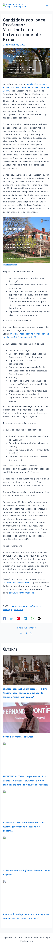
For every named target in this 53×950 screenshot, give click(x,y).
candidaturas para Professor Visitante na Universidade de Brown (26, 87)
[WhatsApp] (32, 618)
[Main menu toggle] (47, 6)
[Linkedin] (25, 618)
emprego (23, 606)
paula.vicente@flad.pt (22, 592)
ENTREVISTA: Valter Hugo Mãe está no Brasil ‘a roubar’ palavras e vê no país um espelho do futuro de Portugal (25, 780)
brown (14, 606)
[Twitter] (11, 618)
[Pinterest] (18, 618)
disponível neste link (16, 582)
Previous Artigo (26, 628)
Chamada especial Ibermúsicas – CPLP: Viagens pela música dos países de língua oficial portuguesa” (25, 693)
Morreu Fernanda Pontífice (18, 736)
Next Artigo (26, 633)
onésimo (18, 609)
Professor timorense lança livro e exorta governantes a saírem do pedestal (23, 826)
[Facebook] (4, 618)
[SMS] (39, 618)
